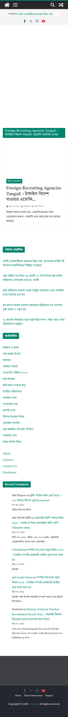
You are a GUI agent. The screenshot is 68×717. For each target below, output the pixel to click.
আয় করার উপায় (12, 354)
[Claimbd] (7, 5)
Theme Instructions (33, 696)
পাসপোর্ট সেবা (10, 404)
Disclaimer (10, 472)
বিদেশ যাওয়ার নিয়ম (14, 181)
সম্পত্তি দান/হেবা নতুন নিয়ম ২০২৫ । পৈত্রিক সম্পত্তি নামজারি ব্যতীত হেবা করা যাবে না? (37, 555)
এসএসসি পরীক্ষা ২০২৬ (15, 372)
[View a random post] (61, 5)
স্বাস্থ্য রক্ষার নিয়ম (12, 442)
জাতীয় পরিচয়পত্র (12, 391)
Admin (27, 206)
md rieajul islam (22, 577)
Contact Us (10, 466)
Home (18, 696)
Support (49, 696)
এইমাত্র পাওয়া (10, 366)
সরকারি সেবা (10, 435)
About (6, 453)
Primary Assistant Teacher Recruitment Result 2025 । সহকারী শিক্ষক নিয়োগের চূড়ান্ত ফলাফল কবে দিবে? (37, 614)
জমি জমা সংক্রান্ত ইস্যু (14, 385)
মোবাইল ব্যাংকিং (11, 423)
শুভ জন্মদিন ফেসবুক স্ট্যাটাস (18, 429)
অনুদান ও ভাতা (11, 347)
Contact (8, 460)
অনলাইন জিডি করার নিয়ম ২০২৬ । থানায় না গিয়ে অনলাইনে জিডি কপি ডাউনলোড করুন (37, 523)
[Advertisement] (34, 92)
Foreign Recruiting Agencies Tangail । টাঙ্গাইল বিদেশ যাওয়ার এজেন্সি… (33, 194)
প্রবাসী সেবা (9, 410)
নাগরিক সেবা (10, 398)
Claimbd (17, 550)
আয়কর (7, 360)
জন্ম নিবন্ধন (9, 379)
